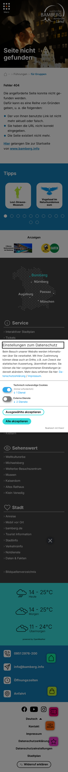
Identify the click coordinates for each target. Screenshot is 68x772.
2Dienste (20, 401)
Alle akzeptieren (17, 421)
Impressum (34, 375)
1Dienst (19, 392)
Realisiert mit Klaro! (54, 428)
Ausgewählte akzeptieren (23, 412)
